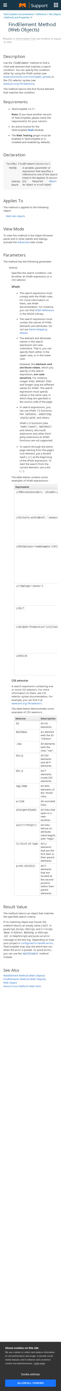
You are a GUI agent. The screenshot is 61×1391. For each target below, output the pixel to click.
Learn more (39, 1363)
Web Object (10, 982)
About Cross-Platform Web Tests (22, 986)
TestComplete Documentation (18, 14)
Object (52, 181)
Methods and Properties (17, 17)
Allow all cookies (30, 1383)
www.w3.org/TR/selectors (18, 83)
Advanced (23, 242)
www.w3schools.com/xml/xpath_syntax (26, 76)
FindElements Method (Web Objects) (24, 979)
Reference (41, 14)
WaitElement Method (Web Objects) (24, 975)
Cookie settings (30, 1374)
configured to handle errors (37, 943)
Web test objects (15, 216)
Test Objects (55, 14)
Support (39, 5)
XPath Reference (44, 310)
